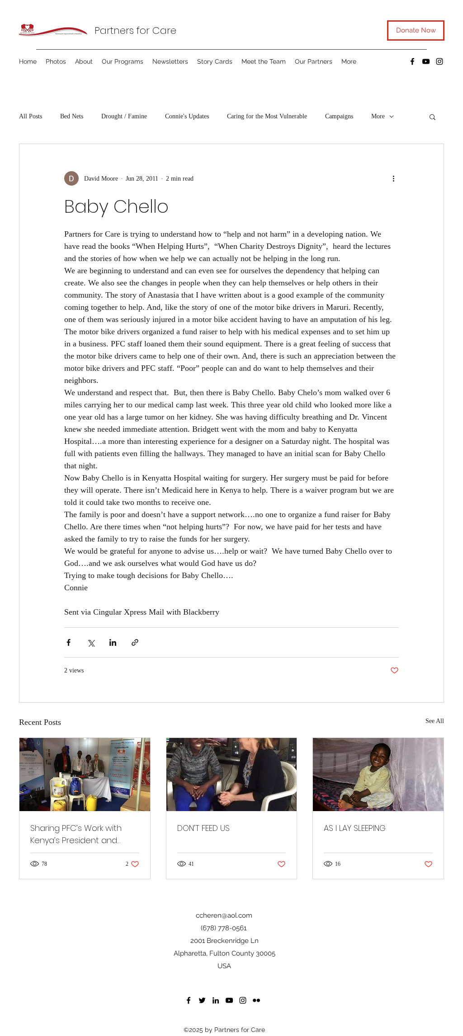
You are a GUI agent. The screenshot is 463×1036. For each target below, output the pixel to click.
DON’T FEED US (203, 828)
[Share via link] (135, 642)
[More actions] (393, 178)
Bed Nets (71, 116)
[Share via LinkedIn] (113, 642)
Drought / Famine (124, 116)
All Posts (30, 116)
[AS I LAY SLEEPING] (378, 774)
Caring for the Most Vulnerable (267, 116)
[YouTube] (425, 61)
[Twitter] (202, 1000)
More (378, 116)
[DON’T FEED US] (231, 774)
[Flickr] (256, 1000)
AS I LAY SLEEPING (355, 828)
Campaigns (339, 116)
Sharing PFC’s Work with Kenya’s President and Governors (76, 834)
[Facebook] (412, 61)
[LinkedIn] (215, 1000)
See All (434, 721)
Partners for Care (135, 30)
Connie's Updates (187, 116)
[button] (432, 116)
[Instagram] (439, 61)
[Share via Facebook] (68, 642)
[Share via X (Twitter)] (90, 642)
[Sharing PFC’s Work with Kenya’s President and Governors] (84, 774)
